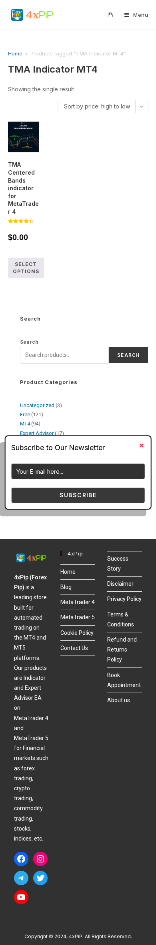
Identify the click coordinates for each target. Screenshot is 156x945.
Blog (66, 587)
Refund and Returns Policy (122, 649)
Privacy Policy (124, 599)
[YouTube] (21, 897)
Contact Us (74, 648)
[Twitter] (40, 878)
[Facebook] (21, 859)
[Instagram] (40, 859)
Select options (26, 267)
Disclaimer (120, 584)
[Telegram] (21, 878)
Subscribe (78, 495)
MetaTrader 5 (77, 617)
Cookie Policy (77, 633)
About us (118, 700)
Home (15, 53)
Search (29, 342)
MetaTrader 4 (77, 602)
